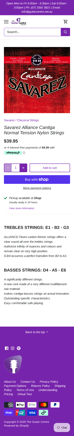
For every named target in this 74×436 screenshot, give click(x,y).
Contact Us (28, 381)
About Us (10, 381)
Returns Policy (40, 385)
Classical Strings (28, 120)
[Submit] (65, 32)
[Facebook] (6, 348)
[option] (37, 80)
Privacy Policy (49, 381)
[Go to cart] (65, 21)
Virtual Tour (24, 394)
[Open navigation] (6, 21)
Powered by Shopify (16, 425)
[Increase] (23, 168)
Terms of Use (25, 390)
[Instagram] (12, 348)
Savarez (9, 120)
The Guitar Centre (38, 421)
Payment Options (15, 385)
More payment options (37, 188)
